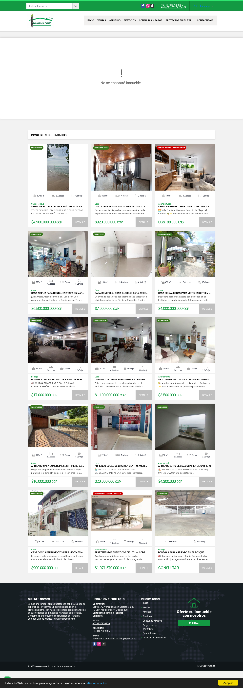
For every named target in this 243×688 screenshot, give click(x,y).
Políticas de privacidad (154, 637)
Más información (96, 683)
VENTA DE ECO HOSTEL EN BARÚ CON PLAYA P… (57, 206)
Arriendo (115, 20)
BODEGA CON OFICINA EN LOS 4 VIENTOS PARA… (58, 379)
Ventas (101, 20)
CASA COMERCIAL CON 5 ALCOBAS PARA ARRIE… (121, 293)
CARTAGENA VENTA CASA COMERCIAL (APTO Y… (121, 206)
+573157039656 (174, 5)
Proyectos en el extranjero (180, 20)
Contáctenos (205, 20)
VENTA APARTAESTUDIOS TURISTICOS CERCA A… (185, 206)
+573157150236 (173, 7)
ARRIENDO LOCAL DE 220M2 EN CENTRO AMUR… (121, 466)
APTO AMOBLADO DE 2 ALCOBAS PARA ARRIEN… (184, 379)
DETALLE (80, 222)
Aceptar (228, 683)
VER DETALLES (58, 167)
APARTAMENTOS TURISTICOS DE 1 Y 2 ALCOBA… (121, 552)
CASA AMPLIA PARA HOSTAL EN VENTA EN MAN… (57, 293)
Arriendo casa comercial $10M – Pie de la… (57, 466)
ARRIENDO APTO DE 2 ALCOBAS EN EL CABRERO (184, 466)
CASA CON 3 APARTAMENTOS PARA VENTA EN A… (58, 552)
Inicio (90, 20)
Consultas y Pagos (150, 20)
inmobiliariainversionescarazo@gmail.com (114, 638)
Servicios (130, 20)
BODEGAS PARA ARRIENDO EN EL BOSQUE (181, 552)
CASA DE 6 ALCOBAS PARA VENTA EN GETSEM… (184, 293)
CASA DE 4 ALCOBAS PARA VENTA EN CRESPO (120, 379)
